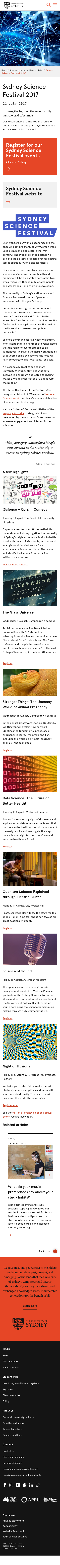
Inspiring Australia (13, 413)
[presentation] (30, 1185)
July (40, 70)
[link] (30, 1356)
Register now (10, 1105)
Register (7, 663)
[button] (49, 5)
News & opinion (18, 70)
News (31, 70)
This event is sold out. (15, 564)
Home (3, 70)
